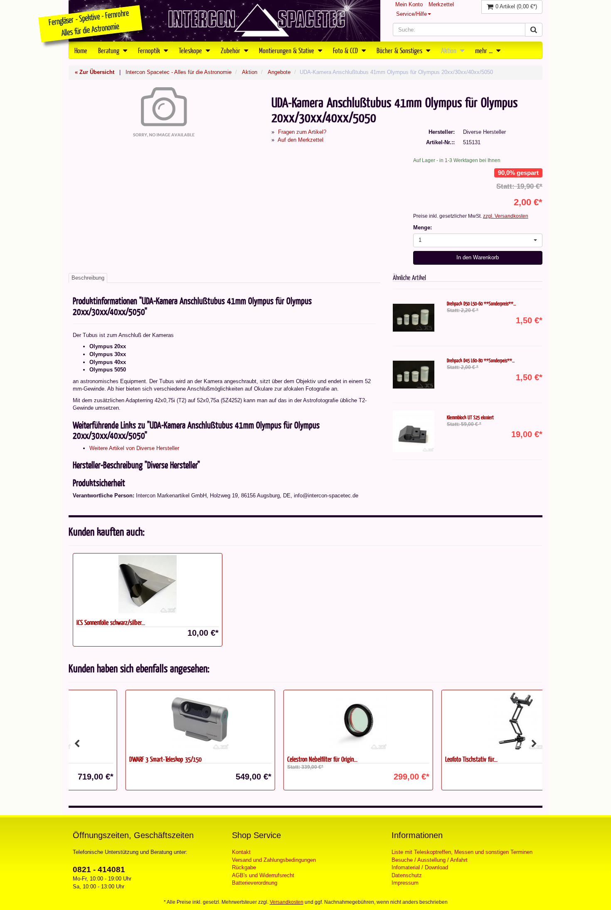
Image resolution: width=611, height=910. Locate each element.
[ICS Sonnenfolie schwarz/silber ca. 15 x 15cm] (147, 584)
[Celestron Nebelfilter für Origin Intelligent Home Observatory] (305, 721)
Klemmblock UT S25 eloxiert (470, 417)
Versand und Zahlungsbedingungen (274, 860)
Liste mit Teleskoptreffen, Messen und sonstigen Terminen (462, 852)
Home (80, 50)
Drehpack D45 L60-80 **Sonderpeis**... (481, 360)
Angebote (279, 72)
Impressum (405, 883)
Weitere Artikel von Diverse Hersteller (134, 448)
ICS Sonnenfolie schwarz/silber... (110, 622)
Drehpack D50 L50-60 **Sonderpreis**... (481, 303)
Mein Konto (409, 4)
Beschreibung (87, 278)
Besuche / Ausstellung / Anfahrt (430, 860)
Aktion (449, 50)
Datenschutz (407, 875)
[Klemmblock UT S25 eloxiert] (413, 431)
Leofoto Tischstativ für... (418, 759)
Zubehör (231, 50)
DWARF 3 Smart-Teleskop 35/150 (112, 759)
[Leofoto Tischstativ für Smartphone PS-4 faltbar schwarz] (463, 721)
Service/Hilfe (411, 14)
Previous (77, 744)
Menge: (422, 227)
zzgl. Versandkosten (505, 216)
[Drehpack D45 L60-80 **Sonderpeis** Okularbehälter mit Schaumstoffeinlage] (413, 374)
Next (534, 744)
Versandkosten (286, 902)
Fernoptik (150, 50)
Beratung (109, 50)
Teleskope (191, 50)
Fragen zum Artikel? (302, 132)
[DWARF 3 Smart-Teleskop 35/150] (147, 721)
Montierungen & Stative (287, 50)
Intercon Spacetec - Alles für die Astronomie (179, 72)
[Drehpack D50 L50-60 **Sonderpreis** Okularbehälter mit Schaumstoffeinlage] (413, 317)
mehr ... (484, 50)
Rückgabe (244, 867)
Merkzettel (441, 4)
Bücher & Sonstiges (400, 50)
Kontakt (241, 852)
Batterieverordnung (254, 883)
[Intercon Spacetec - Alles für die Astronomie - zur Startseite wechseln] (224, 21)
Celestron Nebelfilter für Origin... (269, 759)
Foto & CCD (346, 50)
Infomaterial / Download (420, 867)
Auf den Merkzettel (300, 140)
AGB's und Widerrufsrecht (263, 875)
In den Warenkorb (477, 257)
